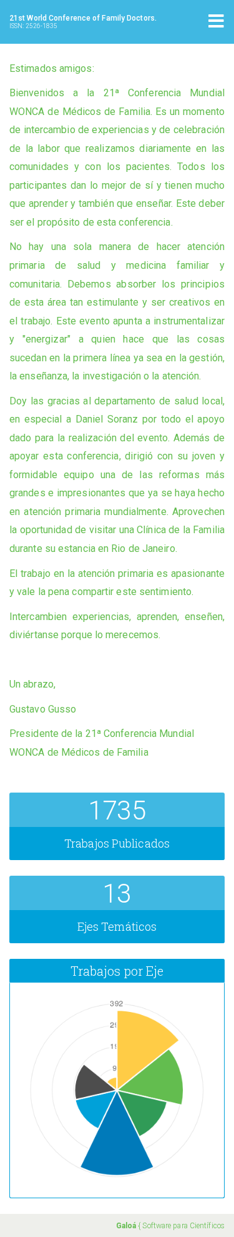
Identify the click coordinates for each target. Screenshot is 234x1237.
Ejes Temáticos (117, 926)
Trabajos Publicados (117, 843)
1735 (116, 810)
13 (116, 893)
